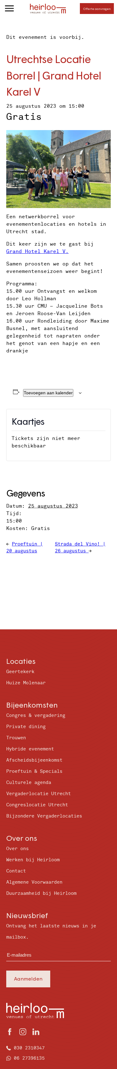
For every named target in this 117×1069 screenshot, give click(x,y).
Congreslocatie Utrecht (37, 805)
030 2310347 (29, 1048)
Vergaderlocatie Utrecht (38, 794)
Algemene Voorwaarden (34, 882)
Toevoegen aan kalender (48, 392)
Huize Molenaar (26, 683)
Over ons (17, 849)
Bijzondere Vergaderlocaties (44, 816)
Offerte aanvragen (97, 9)
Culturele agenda (28, 783)
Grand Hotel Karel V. (37, 251)
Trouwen (16, 738)
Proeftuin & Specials (34, 771)
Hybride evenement (30, 749)
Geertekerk (20, 672)
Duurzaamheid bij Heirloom (41, 893)
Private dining (26, 727)
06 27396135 (29, 1058)
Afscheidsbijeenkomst (34, 760)
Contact (16, 871)
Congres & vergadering (35, 715)
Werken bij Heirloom (33, 860)
